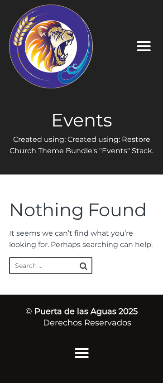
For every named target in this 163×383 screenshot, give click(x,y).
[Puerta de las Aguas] (66, 46)
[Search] (83, 266)
